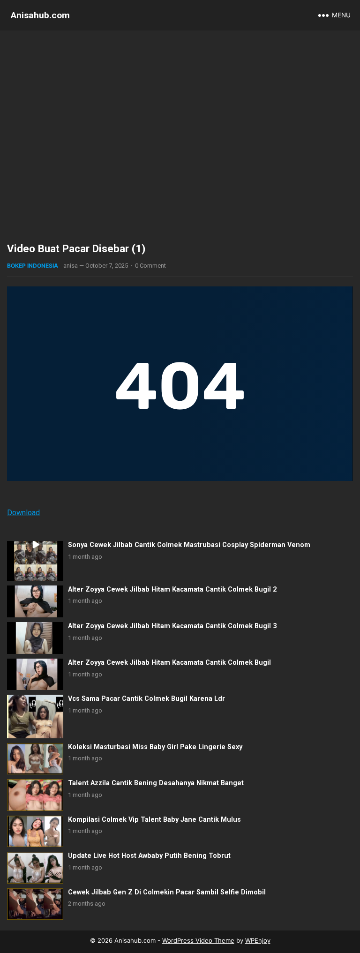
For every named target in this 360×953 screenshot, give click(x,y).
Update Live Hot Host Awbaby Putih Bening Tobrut (149, 856)
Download (23, 512)
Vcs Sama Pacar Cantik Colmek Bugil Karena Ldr (146, 699)
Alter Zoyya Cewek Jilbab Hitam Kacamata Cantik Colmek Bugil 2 (172, 589)
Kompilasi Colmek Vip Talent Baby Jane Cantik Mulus (154, 820)
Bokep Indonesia (32, 265)
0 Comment (150, 265)
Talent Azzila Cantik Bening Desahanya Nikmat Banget (156, 783)
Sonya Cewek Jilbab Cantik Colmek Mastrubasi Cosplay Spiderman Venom (189, 545)
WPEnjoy (257, 940)
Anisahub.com (40, 15)
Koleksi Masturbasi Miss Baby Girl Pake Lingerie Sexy (155, 747)
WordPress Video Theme (198, 940)
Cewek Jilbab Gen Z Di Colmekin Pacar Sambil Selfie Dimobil (167, 892)
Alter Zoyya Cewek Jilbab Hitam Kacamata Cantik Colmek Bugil (169, 663)
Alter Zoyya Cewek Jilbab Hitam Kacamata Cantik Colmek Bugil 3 (172, 626)
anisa (70, 265)
